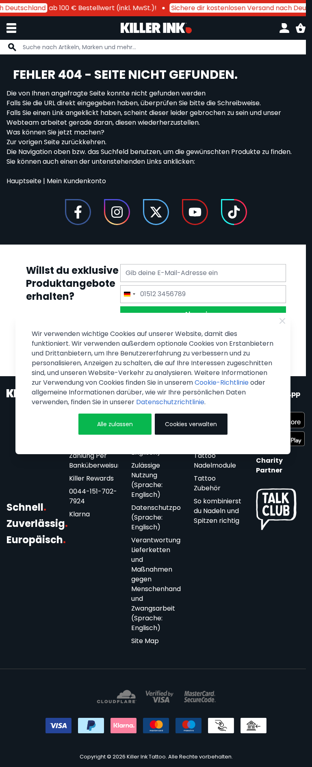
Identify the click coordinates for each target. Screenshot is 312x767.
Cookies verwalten (191, 424)
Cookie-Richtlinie (222, 382)
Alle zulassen (115, 424)
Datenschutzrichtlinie (170, 402)
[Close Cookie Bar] (282, 321)
